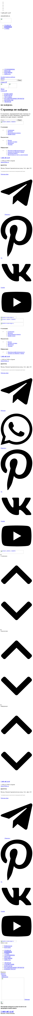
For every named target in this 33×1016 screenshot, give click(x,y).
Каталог (10, 140)
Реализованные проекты (14, 133)
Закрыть (3, 973)
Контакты (10, 131)
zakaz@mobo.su (5, 162)
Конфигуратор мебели (8, 77)
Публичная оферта (13, 153)
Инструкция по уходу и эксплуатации (18, 154)
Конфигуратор (11, 134)
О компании (11, 130)
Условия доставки (12, 141)
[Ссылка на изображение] (12, 124)
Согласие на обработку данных (16, 152)
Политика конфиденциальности (16, 150)
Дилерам (10, 144)
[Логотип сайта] (6, 22)
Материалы (11, 143)
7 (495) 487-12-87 (5, 157)
